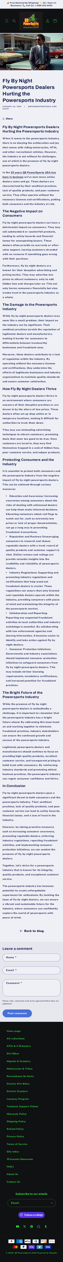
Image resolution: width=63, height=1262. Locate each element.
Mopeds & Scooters (18, 1061)
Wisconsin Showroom (20, 1159)
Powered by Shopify (47, 1253)
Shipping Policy (16, 1121)
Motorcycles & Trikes (20, 1068)
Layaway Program (18, 1099)
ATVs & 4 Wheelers (19, 1046)
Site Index (13, 1151)
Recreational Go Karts (20, 1076)
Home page (14, 1031)
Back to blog (34, 931)
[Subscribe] (51, 1203)
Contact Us (13, 1181)
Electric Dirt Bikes (18, 1083)
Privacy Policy (15, 1136)
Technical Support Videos (22, 1106)
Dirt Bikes (13, 1053)
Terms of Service (17, 1144)
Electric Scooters (17, 1091)
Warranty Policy (17, 1114)
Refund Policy (15, 1129)
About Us (12, 1174)
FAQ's (10, 1166)
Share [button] (9, 118)
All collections (16, 1038)
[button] (6, 21)
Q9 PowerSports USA (25, 1253)
